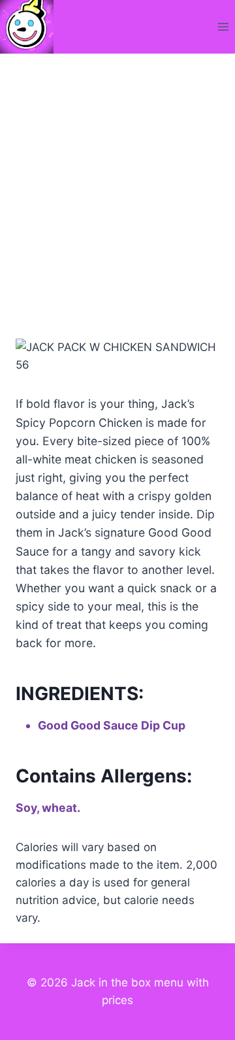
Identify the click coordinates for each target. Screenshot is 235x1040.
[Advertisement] (117, 177)
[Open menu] (223, 26)
